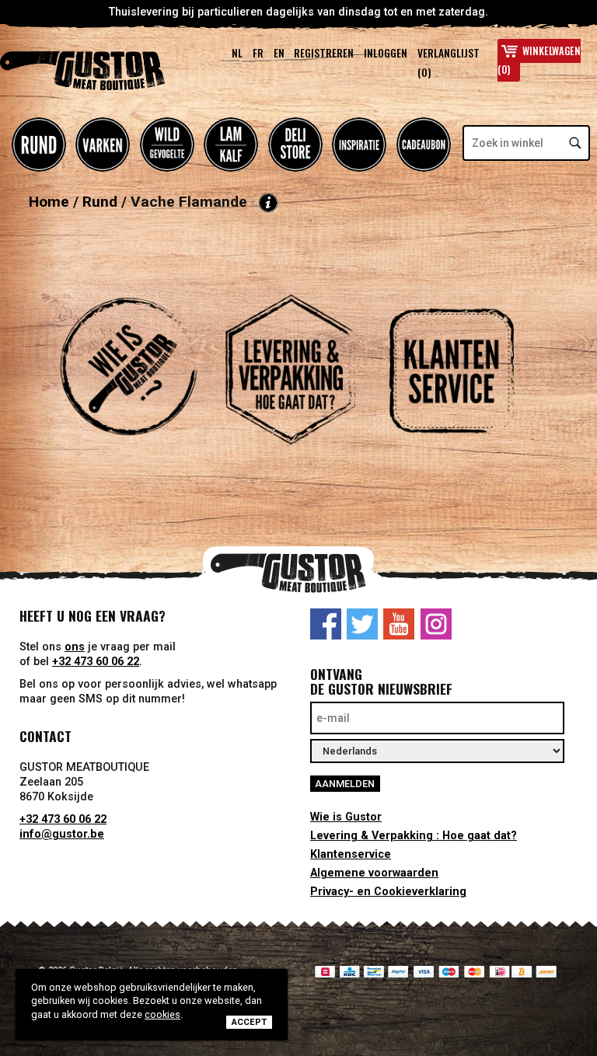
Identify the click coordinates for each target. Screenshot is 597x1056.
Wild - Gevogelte (167, 144)
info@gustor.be (61, 834)
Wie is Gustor (346, 817)
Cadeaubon (423, 144)
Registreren (324, 53)
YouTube (398, 624)
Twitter (362, 624)
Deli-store (295, 144)
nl (237, 53)
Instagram (436, 624)
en (279, 53)
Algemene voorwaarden (374, 873)
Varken (102, 144)
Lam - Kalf (231, 144)
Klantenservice (350, 854)
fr (258, 53)
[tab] (137, 387)
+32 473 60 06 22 (95, 661)
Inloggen (385, 53)
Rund (39, 144)
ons (75, 646)
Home (49, 202)
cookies (162, 1014)
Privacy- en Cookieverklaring (388, 891)
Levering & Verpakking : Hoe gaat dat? (413, 835)
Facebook (325, 624)
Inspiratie (359, 144)
